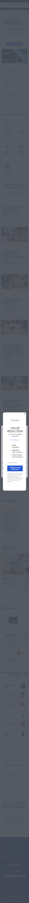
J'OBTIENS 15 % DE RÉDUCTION (15, 468)
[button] (24, 413)
